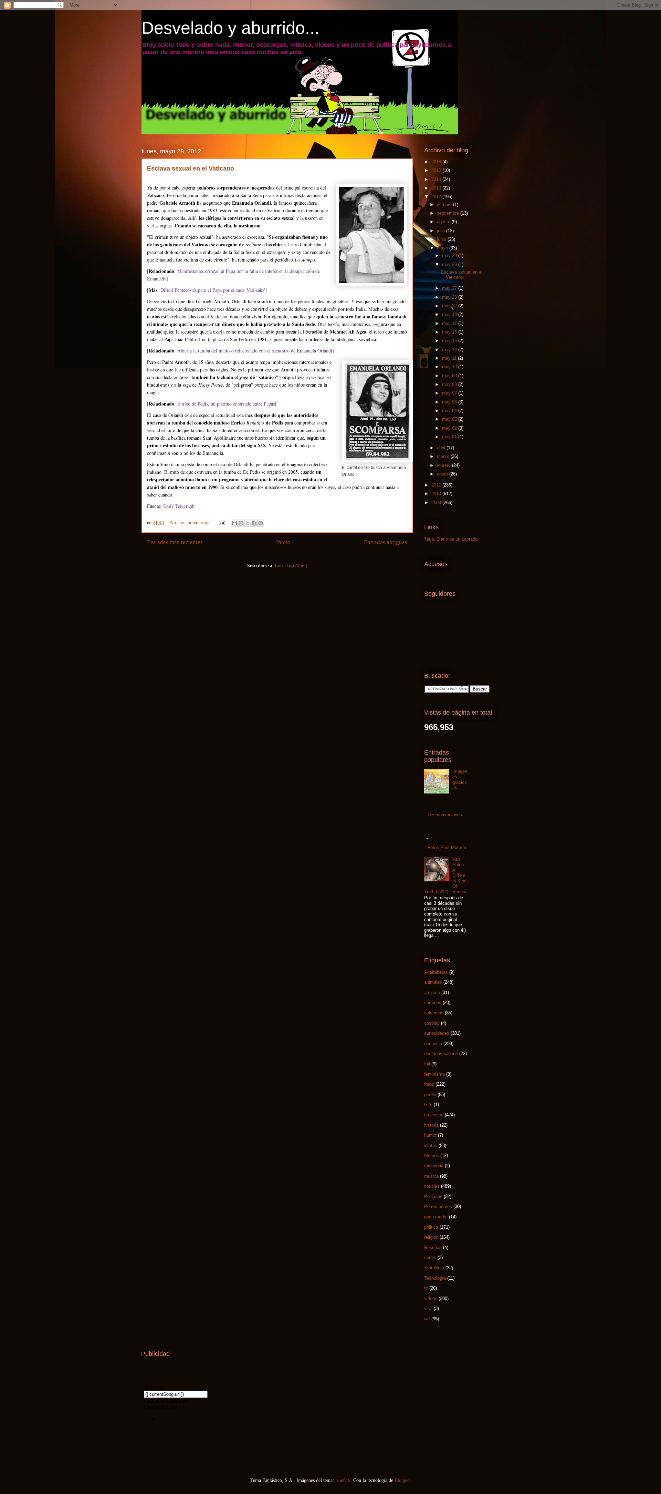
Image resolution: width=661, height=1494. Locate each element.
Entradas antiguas (385, 542)
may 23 (450, 297)
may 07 (450, 393)
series (430, 1257)
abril (442, 447)
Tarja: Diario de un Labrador (451, 539)
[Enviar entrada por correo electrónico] (222, 522)
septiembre (448, 213)
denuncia (433, 1043)
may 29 (450, 255)
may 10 (450, 366)
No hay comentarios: (191, 522)
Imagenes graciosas (459, 779)
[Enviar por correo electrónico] (234, 523)
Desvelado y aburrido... (230, 28)
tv (426, 1288)
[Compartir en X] (247, 523)
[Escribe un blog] (241, 523)
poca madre (436, 1216)
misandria (433, 1165)
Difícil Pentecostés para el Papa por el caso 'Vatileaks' (212, 290)
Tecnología (435, 1278)
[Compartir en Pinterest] (260, 523)
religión (431, 1237)
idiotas (430, 1145)
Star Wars (434, 1267)
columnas (433, 1012)
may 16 (450, 332)
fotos (429, 1084)
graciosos (433, 1114)
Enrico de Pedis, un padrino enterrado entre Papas (226, 403)
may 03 (450, 419)
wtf (427, 1318)
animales (433, 982)
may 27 (450, 288)
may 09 (450, 375)
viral (428, 1308)
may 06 (450, 402)
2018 (436, 161)
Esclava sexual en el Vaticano (190, 168)
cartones (432, 1002)
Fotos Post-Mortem (447, 847)
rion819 (342, 1480)
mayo (443, 247)
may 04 (450, 410)
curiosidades (436, 1033)
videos (430, 1298)
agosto (444, 221)
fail (427, 1063)
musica (431, 1176)
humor (430, 1135)
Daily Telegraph (179, 506)
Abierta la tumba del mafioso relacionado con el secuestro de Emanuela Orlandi (254, 350)
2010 (436, 493)
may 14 (450, 349)
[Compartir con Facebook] (254, 523)
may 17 (450, 323)
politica (431, 1227)
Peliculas (433, 1196)
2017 (436, 170)
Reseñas (433, 1247)
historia (431, 1125)
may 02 (450, 428)
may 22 (450, 305)
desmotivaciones (441, 1053)
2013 (436, 188)
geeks (430, 1094)
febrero (444, 465)
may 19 (450, 314)
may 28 (450, 264)
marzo (444, 456)
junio (442, 239)
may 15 (450, 340)
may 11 (450, 358)
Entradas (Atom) (291, 565)
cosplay (432, 1023)
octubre (445, 204)
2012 (436, 196)
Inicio (283, 542)
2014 (436, 179)
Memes (431, 1155)
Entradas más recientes (175, 542)
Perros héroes (438, 1206)
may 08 (450, 384)
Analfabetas (436, 972)
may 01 (450, 436)
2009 (436, 502)
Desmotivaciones (445, 814)
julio (441, 230)
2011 (436, 485)
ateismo (432, 992)
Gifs (428, 1104)
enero (443, 474)
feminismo (434, 1074)
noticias (432, 1186)
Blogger (402, 1480)
